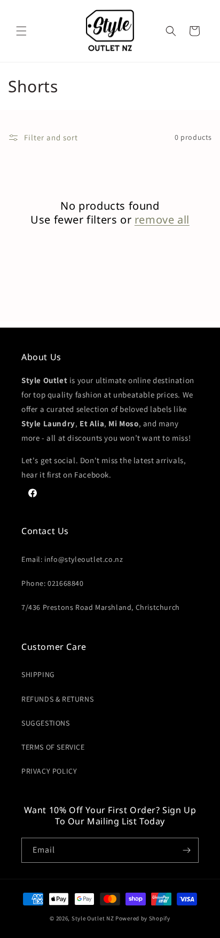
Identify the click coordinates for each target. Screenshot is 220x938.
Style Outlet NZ (93, 918)
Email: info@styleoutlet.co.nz (72, 559)
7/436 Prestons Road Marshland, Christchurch (100, 607)
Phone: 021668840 (52, 583)
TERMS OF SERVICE (53, 747)
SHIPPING (38, 674)
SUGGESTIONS (45, 723)
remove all (162, 220)
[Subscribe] (186, 850)
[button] (21, 31)
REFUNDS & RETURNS (57, 699)
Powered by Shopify (142, 918)
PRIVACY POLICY (49, 771)
